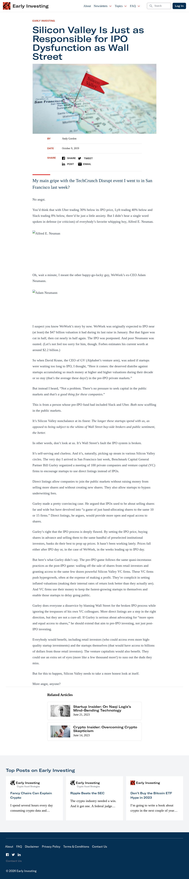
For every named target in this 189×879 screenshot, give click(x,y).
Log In (179, 6)
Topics (119, 6)
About (87, 6)
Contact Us (99, 846)
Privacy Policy (51, 846)
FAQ (133, 6)
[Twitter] (13, 854)
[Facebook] (7, 854)
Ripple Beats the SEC (87, 793)
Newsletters (100, 6)
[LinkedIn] (19, 854)
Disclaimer (32, 846)
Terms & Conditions (76, 846)
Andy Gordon (69, 138)
